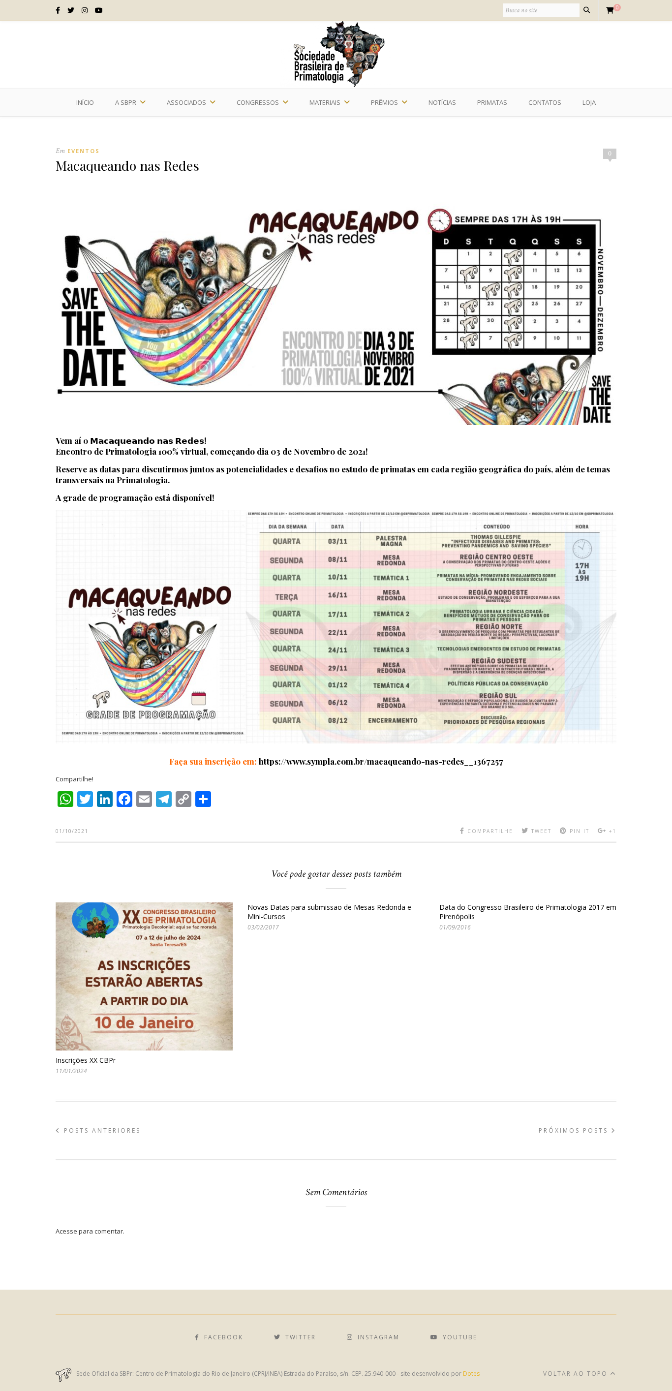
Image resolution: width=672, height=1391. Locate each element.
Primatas (492, 102)
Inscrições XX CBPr (86, 1060)
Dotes (471, 1373)
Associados (186, 102)
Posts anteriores (101, 1130)
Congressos (258, 102)
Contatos (544, 102)
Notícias (442, 102)
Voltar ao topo (576, 1373)
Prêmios (384, 102)
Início (85, 102)
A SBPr (125, 102)
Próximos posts (575, 1130)
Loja (589, 102)
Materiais (324, 102)
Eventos (83, 151)
